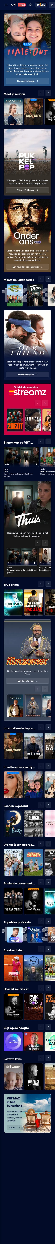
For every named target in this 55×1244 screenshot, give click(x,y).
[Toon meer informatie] (37, 449)
